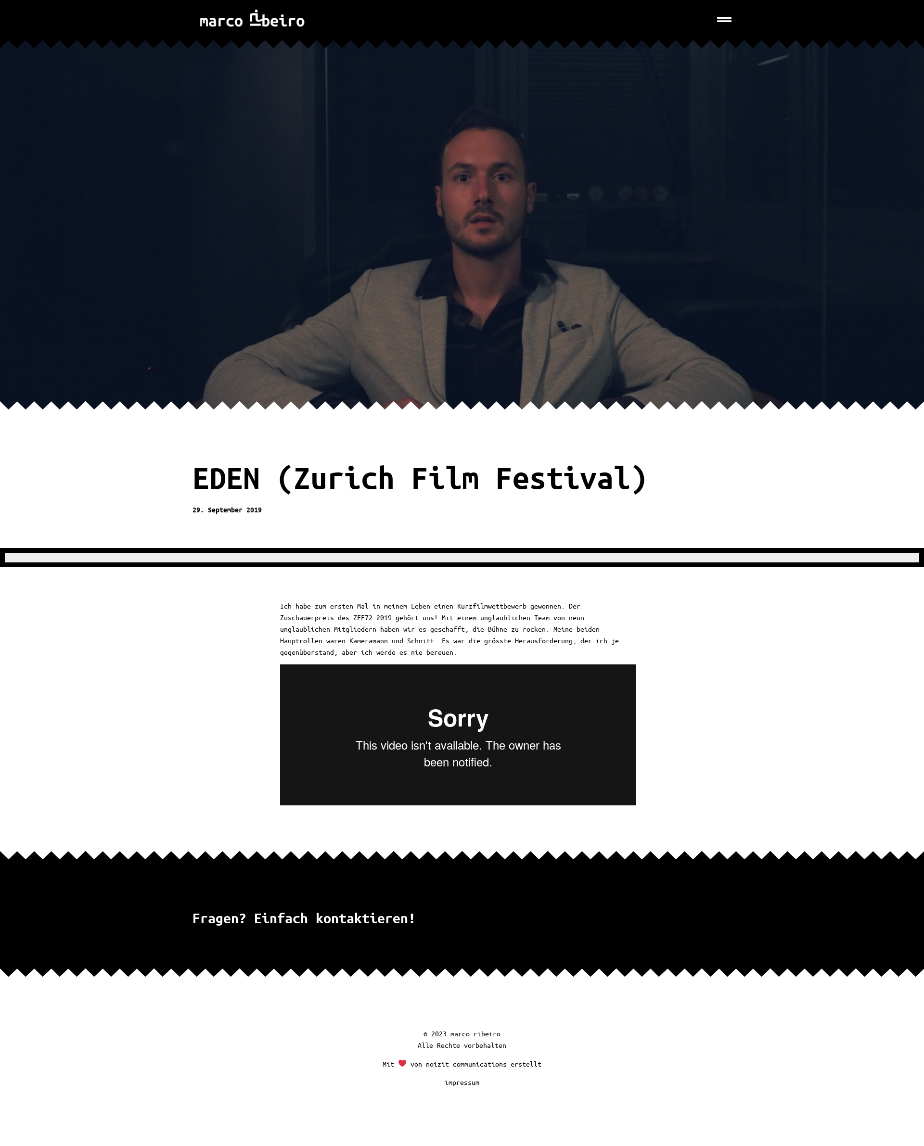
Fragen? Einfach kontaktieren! (304, 918)
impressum (462, 1082)
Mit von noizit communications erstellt (462, 1063)
